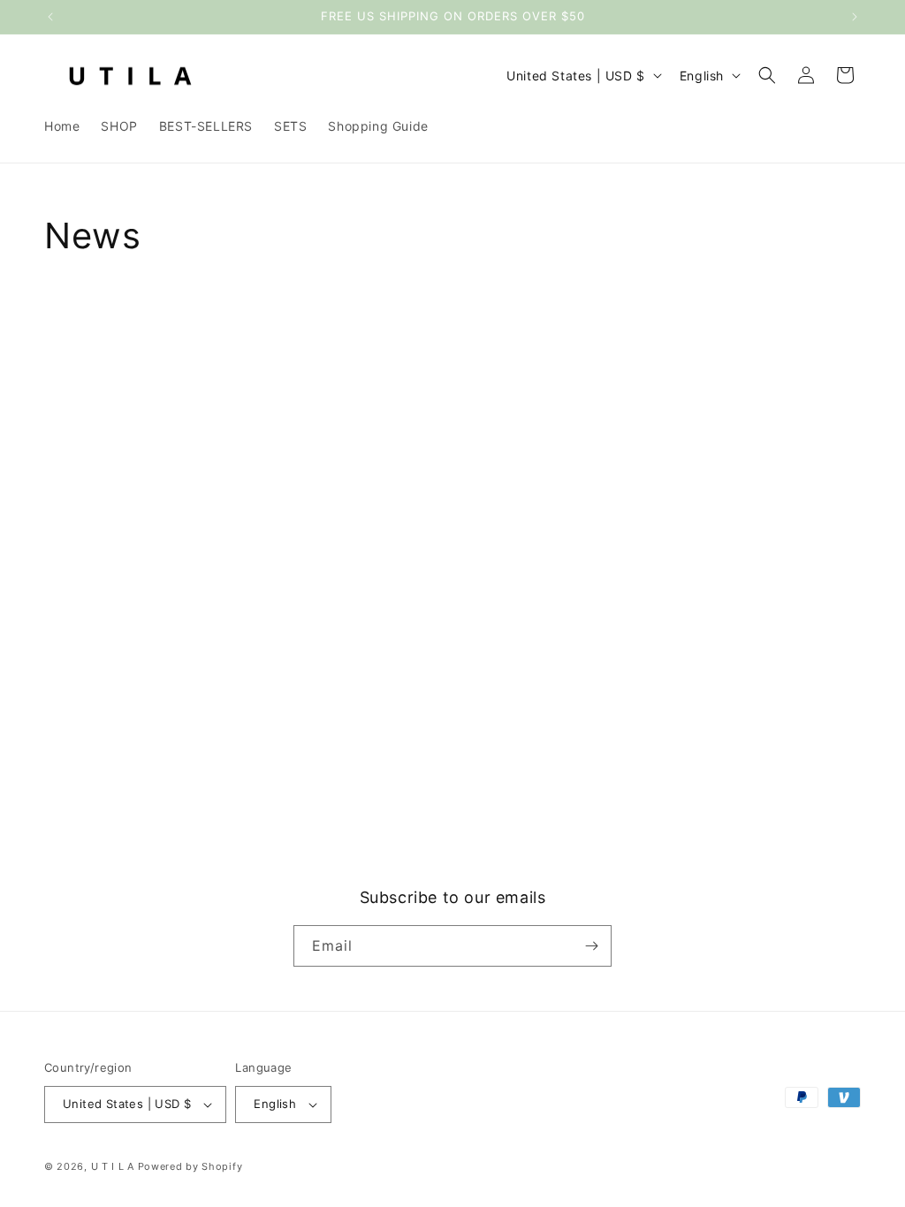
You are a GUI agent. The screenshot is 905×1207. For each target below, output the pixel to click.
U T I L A (112, 1166)
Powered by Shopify (190, 1166)
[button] (767, 75)
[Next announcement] (854, 17)
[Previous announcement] (50, 17)
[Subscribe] (591, 946)
